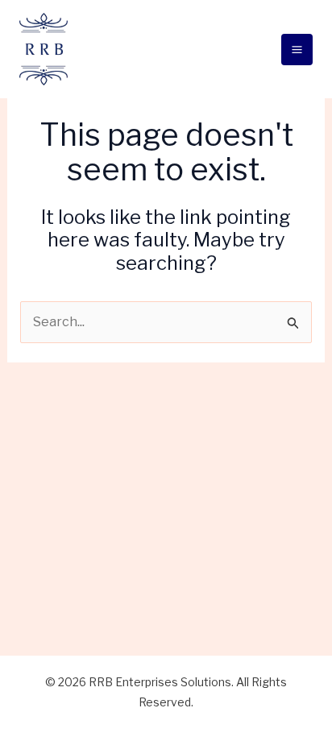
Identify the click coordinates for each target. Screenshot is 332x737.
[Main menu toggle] (297, 49)
